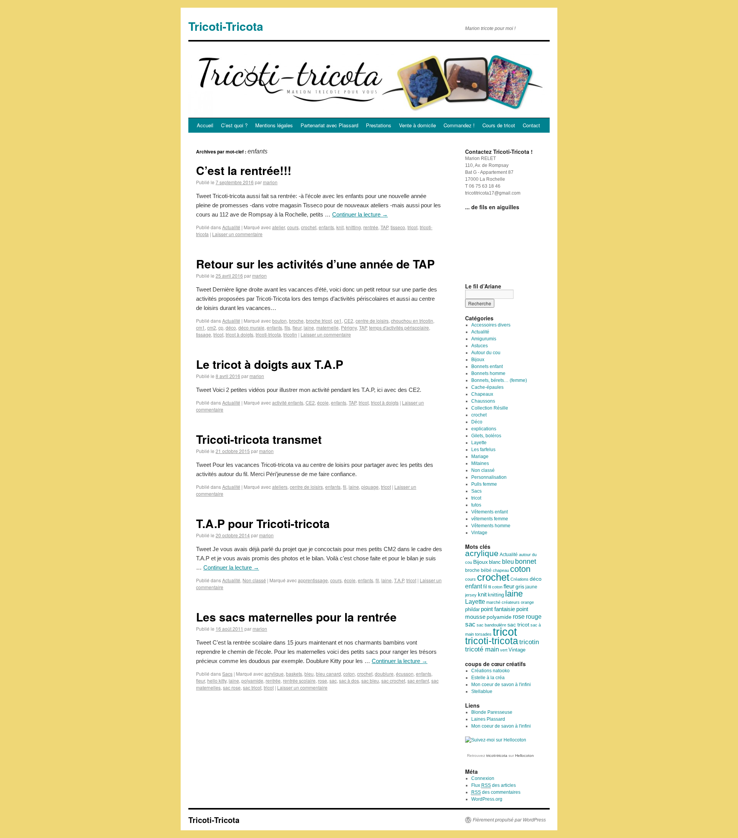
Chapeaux (482, 394)
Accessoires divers (490, 325)
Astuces (479, 345)
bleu (309, 673)
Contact (531, 125)
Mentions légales (274, 125)
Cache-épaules (487, 387)
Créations (519, 579)
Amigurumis (483, 339)
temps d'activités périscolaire (399, 327)
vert (503, 650)
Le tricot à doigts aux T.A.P (269, 364)
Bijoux (477, 359)
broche (296, 320)
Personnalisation (489, 477)
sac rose (232, 687)
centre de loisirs (372, 320)
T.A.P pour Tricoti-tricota (263, 523)
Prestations (378, 125)
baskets (294, 673)
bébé (486, 570)
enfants (326, 227)
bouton (279, 320)
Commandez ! (459, 125)
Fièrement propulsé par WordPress (509, 820)
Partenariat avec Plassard (329, 125)
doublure (384, 673)
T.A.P (399, 580)
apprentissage (313, 580)
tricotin (290, 334)
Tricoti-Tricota (225, 26)
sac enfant (418, 680)
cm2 (211, 327)
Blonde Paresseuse (491, 712)
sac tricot (252, 687)
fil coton (495, 587)
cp (220, 327)
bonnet (525, 561)
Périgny (349, 327)
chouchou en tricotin (412, 320)
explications (483, 428)
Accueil (205, 125)
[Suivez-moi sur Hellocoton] (495, 740)
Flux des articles (493, 785)
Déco (476, 422)
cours (293, 227)
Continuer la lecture (360, 214)
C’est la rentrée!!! (243, 170)
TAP (384, 227)
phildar (472, 609)
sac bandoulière (491, 625)
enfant (473, 586)
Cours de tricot (498, 125)
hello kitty (216, 680)
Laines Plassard (488, 719)
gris (519, 587)
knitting (353, 227)
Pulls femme (484, 484)
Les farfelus (483, 449)
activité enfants (287, 402)
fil (344, 486)
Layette (479, 442)
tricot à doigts (239, 334)
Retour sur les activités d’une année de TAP (315, 263)
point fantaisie (498, 609)
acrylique (274, 673)
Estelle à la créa (488, 677)
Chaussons (483, 401)
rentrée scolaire (299, 680)
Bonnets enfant (487, 366)
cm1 (200, 327)
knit (340, 227)
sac (333, 680)
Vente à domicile (417, 125)
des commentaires (495, 792)
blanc (495, 562)
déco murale (251, 327)
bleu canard (328, 673)
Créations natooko (490, 670)
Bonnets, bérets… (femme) (499, 380)
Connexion (482, 778)
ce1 (338, 320)
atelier (278, 227)
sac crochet (393, 680)
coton (349, 673)
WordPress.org (486, 799)
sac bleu (370, 680)
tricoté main (482, 649)
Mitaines (480, 463)
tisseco (398, 227)
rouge (534, 616)
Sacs (227, 673)
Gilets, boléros (486, 435)
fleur (297, 327)
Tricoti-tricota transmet (259, 439)
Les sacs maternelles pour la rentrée (296, 616)
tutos (476, 505)
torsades (483, 634)
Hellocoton (524, 755)
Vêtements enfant (489, 512)
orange (527, 602)
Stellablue (481, 691)
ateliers (280, 486)
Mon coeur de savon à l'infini (501, 684)
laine (309, 327)
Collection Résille (489, 408)
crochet (308, 227)
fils (287, 327)
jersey (471, 595)
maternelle (327, 327)
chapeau (501, 570)
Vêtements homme (490, 525)
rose (322, 680)
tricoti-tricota (268, 334)
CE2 (348, 320)
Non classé (254, 580)
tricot (412, 227)
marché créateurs (503, 602)
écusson (405, 673)
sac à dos (349, 680)
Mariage (480, 456)
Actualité (231, 227)
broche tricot (319, 320)
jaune (531, 587)
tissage (203, 334)
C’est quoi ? (234, 125)
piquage (370, 486)
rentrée (370, 227)
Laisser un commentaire (237, 234)
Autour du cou (485, 352)
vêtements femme (489, 518)
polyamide (252, 680)
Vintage (479, 532)
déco (231, 327)
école (323, 402)
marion (270, 182)
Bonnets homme (488, 373)
